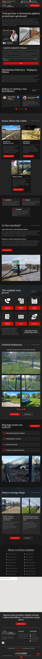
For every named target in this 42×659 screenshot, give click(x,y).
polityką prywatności (14, 655)
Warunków (36, 655)
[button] (27, 6)
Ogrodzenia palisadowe (23, 636)
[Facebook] (3, 643)
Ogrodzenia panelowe (22, 638)
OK (21, 657)
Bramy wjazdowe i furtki (23, 634)
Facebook (34, 90)
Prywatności (32, 655)
